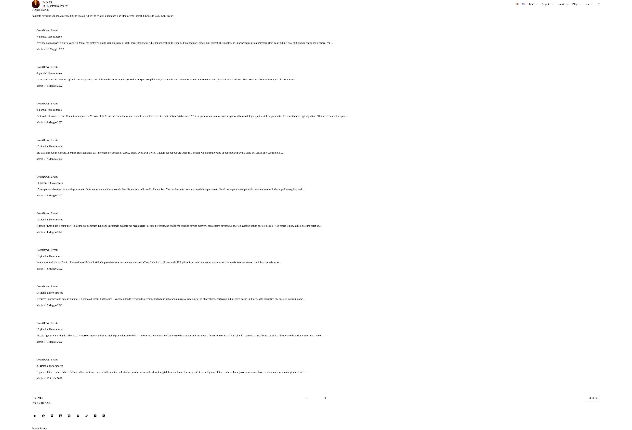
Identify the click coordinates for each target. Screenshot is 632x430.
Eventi (54, 30)
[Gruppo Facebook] (35, 416)
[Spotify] (78, 416)
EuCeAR (47, 2)
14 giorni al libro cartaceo (50, 292)
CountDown (43, 30)
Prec (40, 398)
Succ (591, 398)
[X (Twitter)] (104, 416)
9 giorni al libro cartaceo (49, 109)
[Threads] (69, 416)
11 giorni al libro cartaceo (50, 183)
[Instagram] (52, 416)
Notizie (561, 4)
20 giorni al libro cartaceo (50, 365)
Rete (587, 4)
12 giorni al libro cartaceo (50, 219)
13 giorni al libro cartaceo (50, 256)
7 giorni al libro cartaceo (49, 36)
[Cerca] (599, 4)
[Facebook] (43, 416)
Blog (574, 4)
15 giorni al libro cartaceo (50, 329)
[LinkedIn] (61, 416)
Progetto (545, 4)
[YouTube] (95, 416)
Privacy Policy (39, 428)
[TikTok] (86, 416)
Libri (531, 4)
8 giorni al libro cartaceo (49, 73)
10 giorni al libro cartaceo (50, 146)
